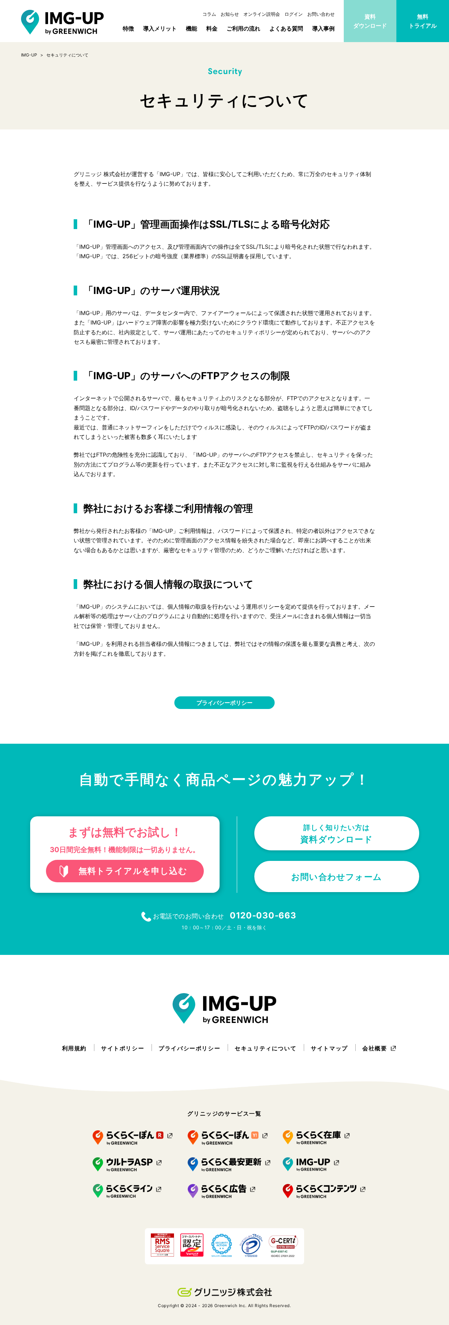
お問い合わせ (321, 14)
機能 (191, 28)
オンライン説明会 (261, 14)
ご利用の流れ (243, 28)
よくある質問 (286, 28)
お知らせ (230, 14)
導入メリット (160, 28)
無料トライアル (423, 21)
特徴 (128, 28)
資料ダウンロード (370, 21)
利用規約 (74, 1048)
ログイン (293, 14)
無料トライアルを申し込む (133, 871)
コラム (209, 14)
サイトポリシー (122, 1048)
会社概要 (374, 1048)
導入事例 (323, 28)
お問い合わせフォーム (336, 877)
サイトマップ (329, 1048)
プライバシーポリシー (224, 702)
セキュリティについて (265, 1048)
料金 (211, 28)
